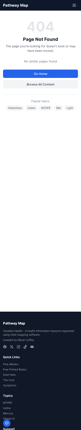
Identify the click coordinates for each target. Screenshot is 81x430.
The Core (8, 380)
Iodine (31, 107)
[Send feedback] (7, 423)
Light (70, 107)
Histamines (15, 107)
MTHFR (45, 107)
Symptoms (9, 385)
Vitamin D (9, 418)
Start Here (9, 374)
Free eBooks (10, 364)
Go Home (40, 74)
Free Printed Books (14, 369)
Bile (58, 107)
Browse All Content (40, 84)
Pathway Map (15, 5)
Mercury (8, 413)
